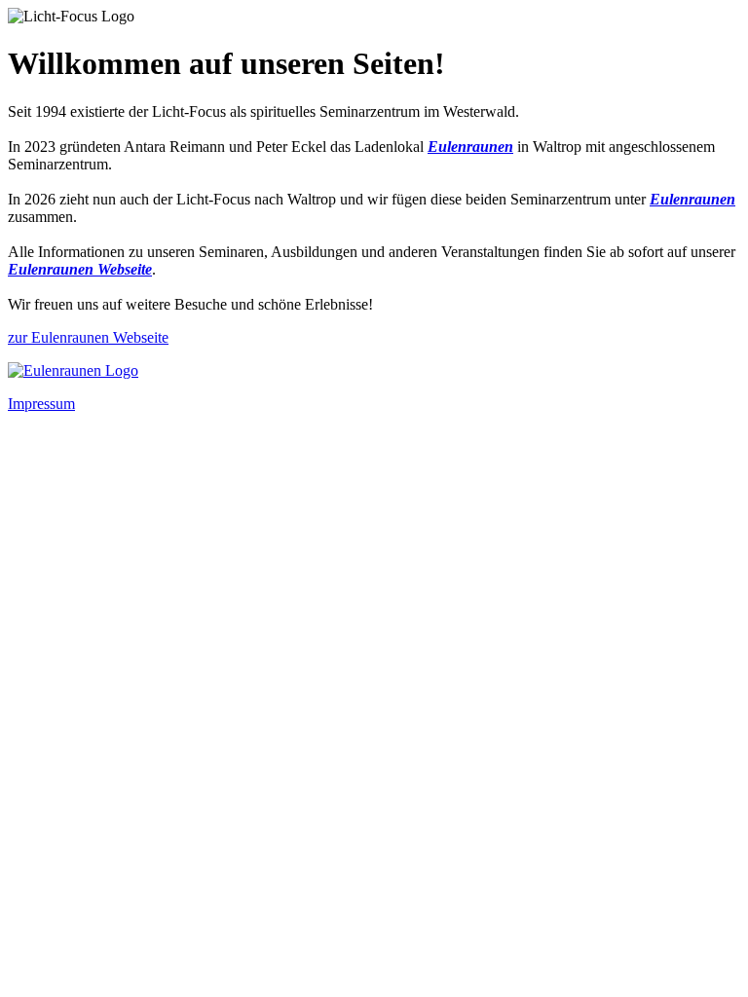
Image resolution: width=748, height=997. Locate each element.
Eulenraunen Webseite (80, 269)
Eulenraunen (470, 146)
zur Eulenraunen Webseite (88, 337)
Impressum (41, 403)
